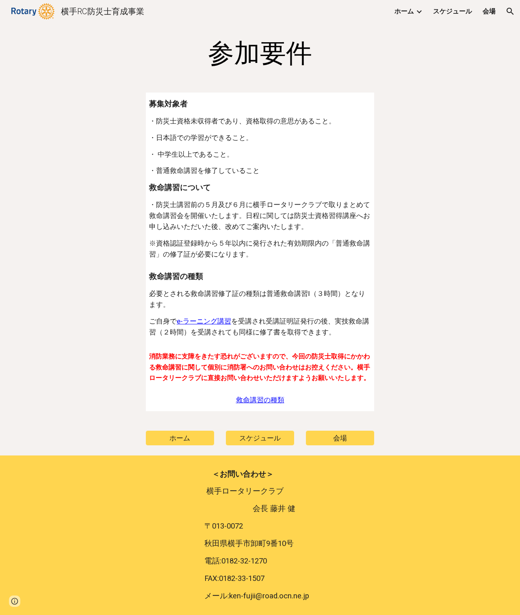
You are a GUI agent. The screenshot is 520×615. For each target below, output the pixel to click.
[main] (260, 53)
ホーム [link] (404, 11)
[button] (510, 11)
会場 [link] (489, 11)
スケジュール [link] (452, 11)
